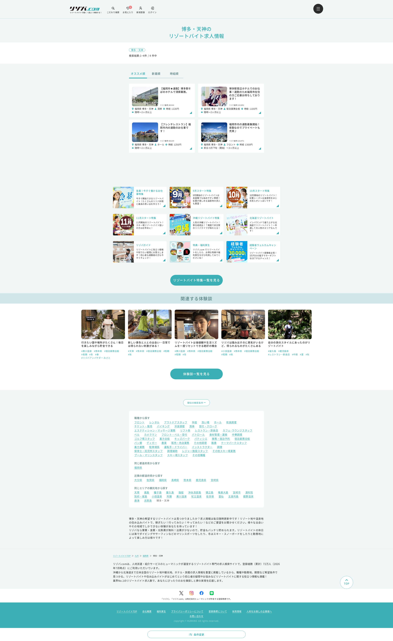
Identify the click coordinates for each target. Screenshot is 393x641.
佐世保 (210, 496)
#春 (307, 350)
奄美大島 (223, 492)
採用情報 (236, 611)
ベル (137, 435)
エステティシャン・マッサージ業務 (154, 430)
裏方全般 (165, 439)
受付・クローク (208, 426)
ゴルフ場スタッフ (144, 439)
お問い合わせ (196, 616)
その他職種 (198, 455)
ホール (218, 422)
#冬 (138, 354)
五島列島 (233, 496)
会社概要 (147, 611)
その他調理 (200, 443)
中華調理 (237, 435)
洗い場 (205, 422)
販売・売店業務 (180, 443)
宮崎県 (214, 480)
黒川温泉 (181, 496)
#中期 (248, 354)
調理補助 (172, 451)
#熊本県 (93, 350)
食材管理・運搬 (218, 435)
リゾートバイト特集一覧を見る (196, 280)
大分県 (138, 480)
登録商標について (218, 611)
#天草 (84, 350)
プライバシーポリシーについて (187, 611)
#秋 (83, 354)
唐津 (137, 501)
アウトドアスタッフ (175, 422)
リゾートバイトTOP (122, 555)
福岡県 (138, 468)
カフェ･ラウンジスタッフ (237, 430)
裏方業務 (139, 447)
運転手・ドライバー (175, 447)
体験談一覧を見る (196, 374)
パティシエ (201, 439)
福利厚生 (161, 611)
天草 (137, 492)
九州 (137, 555)
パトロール (198, 435)
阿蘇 (169, 496)
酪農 (214, 443)
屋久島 (170, 492)
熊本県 (187, 480)
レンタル (154, 422)
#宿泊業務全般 (107, 350)
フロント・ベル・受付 (174, 435)
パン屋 (138, 443)
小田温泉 (157, 496)
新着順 (156, 74)
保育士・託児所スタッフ (148, 451)
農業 (164, 443)
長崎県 (175, 480)
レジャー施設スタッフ (195, 451)
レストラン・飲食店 (206, 430)
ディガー (152, 443)
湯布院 (249, 492)
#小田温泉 (180, 350)
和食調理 (231, 422)
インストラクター (202, 447)
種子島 (157, 492)
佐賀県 (150, 480)
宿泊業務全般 (242, 439)
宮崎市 (237, 492)
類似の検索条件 (195, 402)
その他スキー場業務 (224, 451)
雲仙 (221, 496)
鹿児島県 (201, 480)
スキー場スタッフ (177, 455)
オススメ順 (138, 74)
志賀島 (148, 501)
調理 (219, 447)
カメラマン (150, 435)
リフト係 (185, 430)
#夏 (255, 354)
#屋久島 (225, 350)
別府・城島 (140, 496)
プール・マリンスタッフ (148, 455)
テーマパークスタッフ (234, 443)
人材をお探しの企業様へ (259, 611)
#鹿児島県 (237, 350)
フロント (139, 422)
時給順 (174, 74)
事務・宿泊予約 (221, 439)
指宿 (181, 492)
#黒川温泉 (133, 350)
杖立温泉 (196, 496)
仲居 (194, 422)
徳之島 (209, 492)
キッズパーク (182, 439)
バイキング (163, 426)
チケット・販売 (143, 426)
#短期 (120, 350)
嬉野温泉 (248, 496)
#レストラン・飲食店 (232, 354)
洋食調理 (179, 426)
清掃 (192, 426)
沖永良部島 (194, 492)
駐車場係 (154, 447)
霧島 (146, 492)
